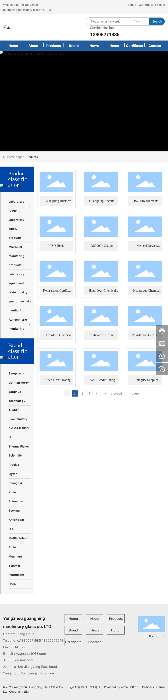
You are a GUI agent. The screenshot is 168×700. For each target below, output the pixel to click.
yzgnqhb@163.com (151, 4)
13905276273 (53, 640)
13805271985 (104, 34)
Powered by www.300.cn (121, 687)
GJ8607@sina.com (18, 660)
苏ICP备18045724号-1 (85, 687)
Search (157, 21)
